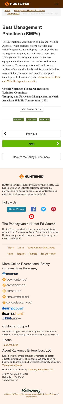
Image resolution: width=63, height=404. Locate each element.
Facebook (33, 209)
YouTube (31, 216)
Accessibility (37, 394)
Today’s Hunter (48, 253)
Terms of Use (31, 396)
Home (7, 10)
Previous (31, 134)
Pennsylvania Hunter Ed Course (29, 10)
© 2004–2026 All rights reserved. (18, 394)
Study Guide (13, 13)
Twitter (43, 209)
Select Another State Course (41, 247)
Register (21, 253)
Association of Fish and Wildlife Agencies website (31, 79)
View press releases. (12, 364)
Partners (33, 253)
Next (31, 144)
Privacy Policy (49, 394)
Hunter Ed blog (16, 209)
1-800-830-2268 (10, 345)
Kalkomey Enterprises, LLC (41, 369)
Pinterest (53, 209)
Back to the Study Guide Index (31, 157)
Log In (21, 247)
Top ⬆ (11, 247)
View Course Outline (31, 108)
